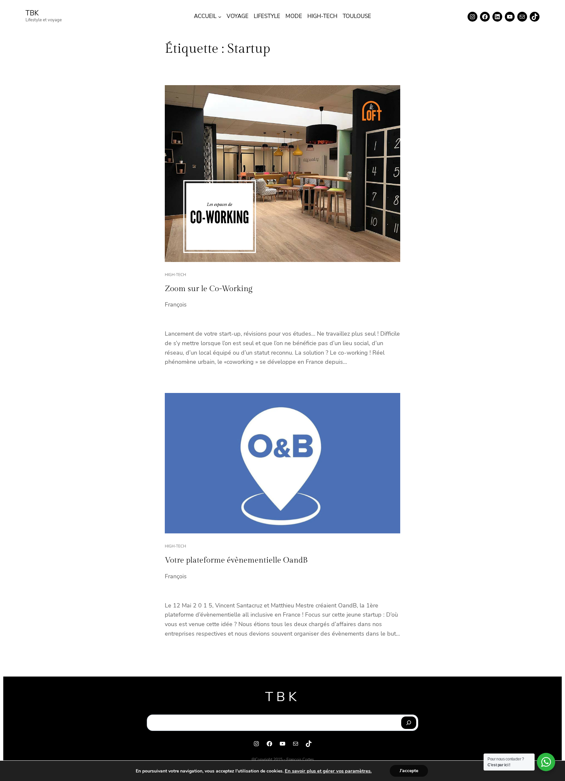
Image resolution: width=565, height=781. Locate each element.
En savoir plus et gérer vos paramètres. (328, 771)
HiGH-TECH (175, 274)
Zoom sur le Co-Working (208, 288)
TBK (32, 13)
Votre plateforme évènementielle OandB (236, 560)
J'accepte (409, 771)
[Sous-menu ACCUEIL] (219, 16)
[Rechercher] (409, 722)
